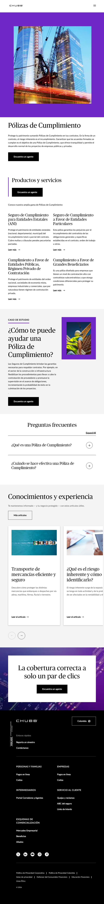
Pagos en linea (23, 774)
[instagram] (40, 854)
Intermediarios (26, 790)
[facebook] (47, 854)
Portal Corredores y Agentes (29, 798)
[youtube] (33, 854)
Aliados (19, 842)
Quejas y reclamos (65, 798)
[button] (12, 635)
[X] (18, 854)
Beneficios (21, 836)
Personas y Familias (29, 767)
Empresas (63, 767)
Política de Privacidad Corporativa (30, 873)
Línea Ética (20, 881)
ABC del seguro (64, 804)
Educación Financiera (80, 877)
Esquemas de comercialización (28, 821)
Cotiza (19, 780)
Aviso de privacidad (24, 877)
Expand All (91, 433)
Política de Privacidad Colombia (62, 873)
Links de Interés (64, 809)
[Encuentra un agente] (8, 392)
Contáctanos (22, 748)
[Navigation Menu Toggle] (94, 5)
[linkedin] (25, 854)
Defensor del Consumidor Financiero (52, 877)
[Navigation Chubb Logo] (16, 6)
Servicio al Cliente (69, 790)
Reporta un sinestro (25, 742)
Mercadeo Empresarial (27, 831)
